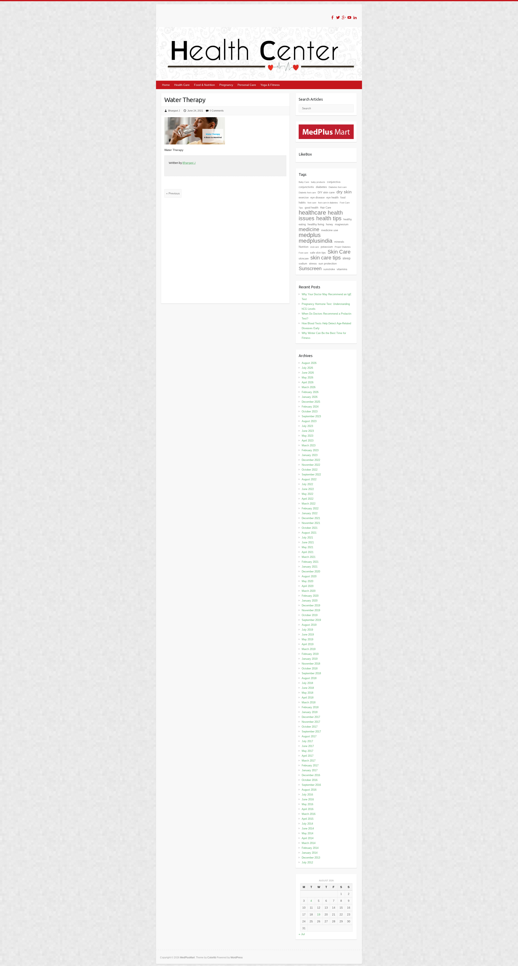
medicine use (329, 230)
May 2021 (307, 547)
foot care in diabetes (328, 202)
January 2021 (309, 566)
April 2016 (307, 809)
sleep (346, 258)
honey (329, 224)
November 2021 (311, 523)
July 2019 (307, 629)
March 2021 (308, 556)
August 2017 (309, 736)
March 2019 (308, 649)
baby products (318, 182)
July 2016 (307, 794)
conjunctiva (333, 181)
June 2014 (308, 828)
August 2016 (309, 789)
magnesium (341, 224)
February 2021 (310, 561)
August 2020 (309, 576)
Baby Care (304, 182)
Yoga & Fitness (270, 84)
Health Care (182, 84)
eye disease (317, 197)
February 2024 (310, 406)
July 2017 (307, 741)
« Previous (173, 193)
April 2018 (307, 697)
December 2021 (311, 518)
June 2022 (308, 489)
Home (166, 84)
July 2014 (307, 823)
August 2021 (309, 532)
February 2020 (310, 595)
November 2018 (311, 663)
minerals (339, 241)
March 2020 (308, 590)
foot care (312, 202)
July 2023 (307, 426)
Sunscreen (310, 268)
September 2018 (311, 673)
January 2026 (309, 396)
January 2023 (309, 455)
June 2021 (308, 542)
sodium (303, 263)
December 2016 (311, 775)
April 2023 (307, 440)
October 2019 (309, 615)
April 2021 (307, 552)
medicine (309, 229)
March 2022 (308, 503)
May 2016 (307, 804)
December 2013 (311, 857)
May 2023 (307, 435)
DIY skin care (326, 192)
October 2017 (309, 726)
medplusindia (315, 241)
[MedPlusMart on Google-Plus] (343, 17)
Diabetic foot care (307, 192)
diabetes (321, 187)
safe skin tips (318, 252)
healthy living (316, 224)
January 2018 (309, 712)
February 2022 (310, 508)
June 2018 (308, 687)
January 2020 (309, 600)
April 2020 (307, 586)
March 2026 (308, 387)
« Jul (302, 934)
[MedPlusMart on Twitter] (338, 17)
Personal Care (247, 84)
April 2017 (307, 755)
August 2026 (309, 362)
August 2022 (309, 479)
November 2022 (311, 464)
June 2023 (308, 430)
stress (313, 263)
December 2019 (311, 605)
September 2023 (311, 416)
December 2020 (311, 571)
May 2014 (307, 833)
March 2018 (308, 702)
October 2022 (309, 469)
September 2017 (311, 731)
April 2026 (307, 382)
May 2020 (307, 581)
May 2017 (307, 750)
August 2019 (309, 624)
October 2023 (309, 411)
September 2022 (311, 474)
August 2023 (309, 421)
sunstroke (329, 269)
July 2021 (307, 537)
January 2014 (309, 852)
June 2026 (308, 372)
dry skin (344, 192)
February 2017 (310, 765)
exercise (304, 197)
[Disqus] (225, 250)
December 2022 (311, 459)
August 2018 (309, 678)
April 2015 (307, 818)
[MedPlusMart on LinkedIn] (355, 17)
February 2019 (310, 653)
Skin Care (339, 252)
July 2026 (307, 367)
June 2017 (308, 746)
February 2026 (310, 392)
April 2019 (307, 644)
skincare (304, 258)
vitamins (342, 269)
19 (318, 914)
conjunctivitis (306, 187)
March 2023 (308, 445)
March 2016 (308, 813)
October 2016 (309, 780)
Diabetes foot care (338, 187)
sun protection (327, 263)
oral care (314, 247)
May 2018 (307, 692)
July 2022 (307, 484)
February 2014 (310, 847)
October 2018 (309, 668)
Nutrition (303, 246)
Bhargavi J (174, 110)
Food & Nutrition (204, 84)
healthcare (312, 212)
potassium (327, 246)
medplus (310, 235)
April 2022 (307, 498)
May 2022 (307, 493)
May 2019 (307, 639)
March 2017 (308, 760)
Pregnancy (226, 84)
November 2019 (311, 610)
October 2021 (309, 527)
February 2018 (310, 707)
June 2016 (308, 799)
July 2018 (307, 683)
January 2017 (309, 770)
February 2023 (310, 450)
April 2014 (307, 838)
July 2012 (307, 862)
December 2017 (311, 716)
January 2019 (309, 658)
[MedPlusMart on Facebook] (332, 17)
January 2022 (309, 513)
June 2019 (308, 634)
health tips (329, 218)
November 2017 (311, 721)
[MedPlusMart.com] (326, 127)
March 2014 (308, 843)
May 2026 (307, 377)
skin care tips (325, 257)
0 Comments (217, 110)
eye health (332, 197)
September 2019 (311, 620)
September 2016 (311, 784)
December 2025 (311, 401)
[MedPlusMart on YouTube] (349, 17)
